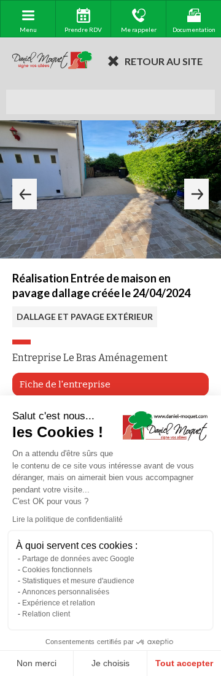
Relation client (46, 614)
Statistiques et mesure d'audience (78, 581)
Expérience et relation (58, 603)
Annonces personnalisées (65, 592)
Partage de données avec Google (78, 558)
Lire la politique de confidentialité (67, 519)
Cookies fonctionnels (57, 569)
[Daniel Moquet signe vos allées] (52, 60)
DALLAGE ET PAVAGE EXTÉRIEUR (85, 316)
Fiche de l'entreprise (65, 384)
